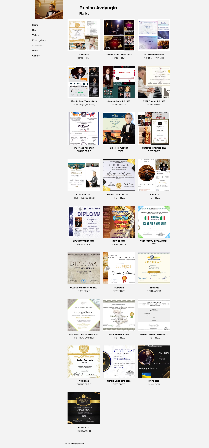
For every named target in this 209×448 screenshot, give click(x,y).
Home (35, 25)
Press (35, 50)
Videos (35, 35)
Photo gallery (39, 40)
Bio (34, 30)
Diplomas (37, 45)
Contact (36, 55)
